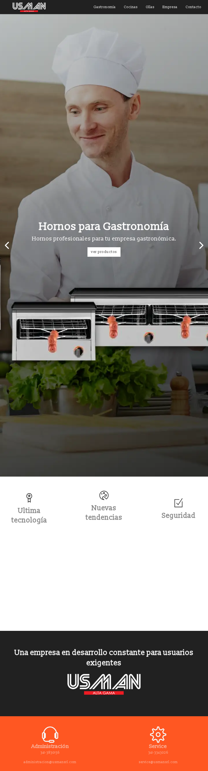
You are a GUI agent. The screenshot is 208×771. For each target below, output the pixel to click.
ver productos (104, 252)
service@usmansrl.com (158, 762)
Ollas (150, 7)
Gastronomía (104, 7)
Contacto (193, 7)
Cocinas (131, 7)
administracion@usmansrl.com (50, 762)
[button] (7, 245)
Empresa (169, 7)
